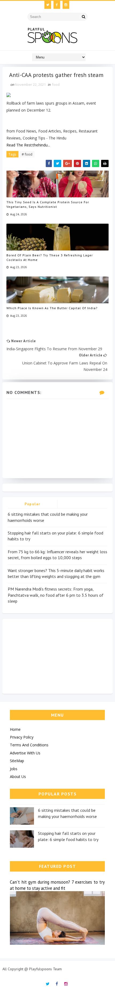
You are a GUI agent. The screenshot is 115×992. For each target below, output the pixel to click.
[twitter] (47, 5)
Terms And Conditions (29, 744)
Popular (32, 503)
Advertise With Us (25, 752)
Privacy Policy (21, 737)
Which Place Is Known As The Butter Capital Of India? (52, 308)
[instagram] (66, 5)
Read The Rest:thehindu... (28, 144)
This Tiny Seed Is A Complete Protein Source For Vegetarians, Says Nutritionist (47, 204)
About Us (18, 776)
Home (15, 729)
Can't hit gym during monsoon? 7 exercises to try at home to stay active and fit (57, 885)
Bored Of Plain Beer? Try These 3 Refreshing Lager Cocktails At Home (49, 257)
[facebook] (56, 5)
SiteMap (17, 760)
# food (27, 154)
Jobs (13, 768)
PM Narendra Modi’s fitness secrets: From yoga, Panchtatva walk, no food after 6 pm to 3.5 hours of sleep (55, 595)
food (56, 84)
